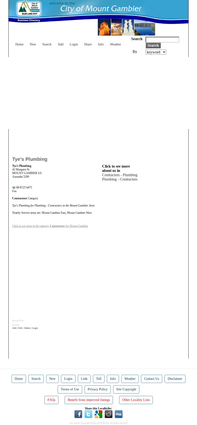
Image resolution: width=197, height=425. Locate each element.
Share (88, 44)
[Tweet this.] (88, 413)
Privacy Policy (98, 389)
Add (60, 44)
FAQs (51, 400)
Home (19, 44)
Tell (98, 379)
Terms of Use (70, 389)
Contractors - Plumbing (119, 175)
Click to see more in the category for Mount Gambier (50, 226)
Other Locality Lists (136, 400)
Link (84, 379)
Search (46, 44)
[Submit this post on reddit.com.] (109, 413)
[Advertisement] (98, 93)
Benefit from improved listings (89, 400)
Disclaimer (175, 379)
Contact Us (151, 379)
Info (101, 44)
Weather (115, 44)
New (33, 44)
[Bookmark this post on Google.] (98, 413)
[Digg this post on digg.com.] (119, 413)
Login (74, 44)
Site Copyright (126, 389)
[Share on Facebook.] (78, 413)
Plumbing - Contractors (119, 179)
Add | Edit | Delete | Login (25, 328)
